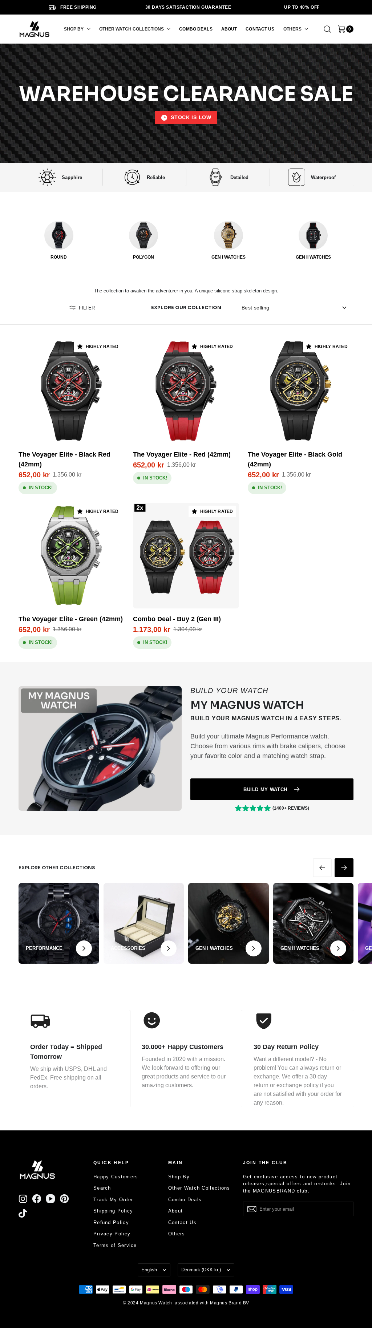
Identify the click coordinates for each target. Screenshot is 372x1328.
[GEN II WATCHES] (313, 235)
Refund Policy (111, 1222)
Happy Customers (115, 1176)
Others (176, 1233)
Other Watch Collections (199, 1188)
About (175, 1211)
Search (102, 1188)
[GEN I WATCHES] (228, 235)
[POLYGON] (144, 235)
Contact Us (182, 1222)
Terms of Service (115, 1245)
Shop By (179, 1176)
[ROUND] (59, 235)
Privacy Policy (111, 1233)
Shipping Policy (113, 1211)
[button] (77, 29)
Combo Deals (185, 1199)
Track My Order (113, 1199)
